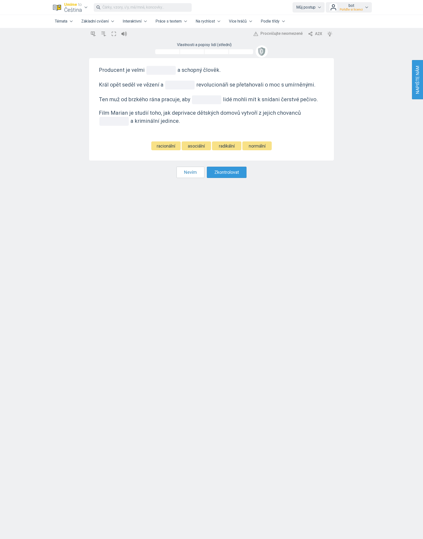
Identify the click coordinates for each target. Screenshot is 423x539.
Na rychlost (205, 21)
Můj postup (306, 7)
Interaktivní (132, 21)
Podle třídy (270, 21)
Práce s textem (168, 21)
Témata (61, 21)
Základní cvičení (95, 21)
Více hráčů (238, 21)
